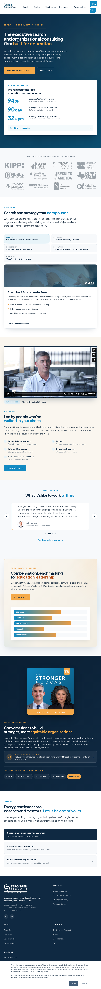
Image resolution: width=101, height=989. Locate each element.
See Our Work (46, 70)
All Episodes (74, 776)
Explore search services (19, 324)
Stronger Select (59, 904)
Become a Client (10, 957)
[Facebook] (12, 916)
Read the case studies (50, 128)
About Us (7, 930)
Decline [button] (84, 983)
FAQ (54, 943)
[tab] (27, 238)
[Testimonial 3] (52, 533)
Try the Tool (20, 597)
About (14, 7)
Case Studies (9, 943)
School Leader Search (62, 895)
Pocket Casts (58, 776)
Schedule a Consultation (19, 70)
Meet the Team (15, 468)
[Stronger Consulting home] (8, 6)
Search (25, 7)
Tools (55, 934)
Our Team (8, 934)
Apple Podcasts (24, 776)
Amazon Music (41, 776)
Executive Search (60, 891)
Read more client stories (50, 540)
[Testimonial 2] (49, 533)
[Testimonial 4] (55, 533)
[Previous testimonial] (6, 516)
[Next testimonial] (94, 516)
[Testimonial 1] (45, 533)
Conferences (58, 939)
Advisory (37, 7)
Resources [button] (63, 7)
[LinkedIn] (6, 916)
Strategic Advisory (60, 900)
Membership (50, 7)
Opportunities (80, 7)
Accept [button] (73, 983)
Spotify (9, 776)
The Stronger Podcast (62, 930)
